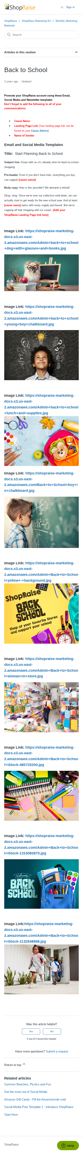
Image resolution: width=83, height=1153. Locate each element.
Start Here (11, 1114)
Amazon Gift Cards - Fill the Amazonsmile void (35, 1099)
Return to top (13, 1065)
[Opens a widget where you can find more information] (68, 1146)
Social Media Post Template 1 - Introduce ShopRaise (38, 1107)
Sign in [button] (70, 7)
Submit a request (57, 1051)
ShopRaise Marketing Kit (36, 20)
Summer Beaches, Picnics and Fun (27, 1084)
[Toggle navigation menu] (62, 7)
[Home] (19, 7)
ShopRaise (10, 20)
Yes (31, 1031)
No (52, 1031)
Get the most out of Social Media (25, 1091)
